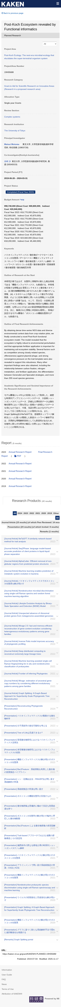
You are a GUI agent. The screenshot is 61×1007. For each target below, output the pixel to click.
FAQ (4, 979)
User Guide (7, 975)
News (4, 984)
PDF (18, 456)
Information (7, 970)
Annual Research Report (20, 452)
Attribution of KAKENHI (12, 994)
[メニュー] (58, 3)
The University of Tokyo (14, 130)
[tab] (32, 501)
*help (22, 200)
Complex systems (12, 117)
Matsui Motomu (11, 144)
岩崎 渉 (7, 161)
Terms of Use (8, 989)
